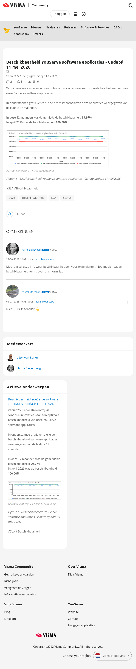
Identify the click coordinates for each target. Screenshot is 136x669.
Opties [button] (122, 61)
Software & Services (95, 27)
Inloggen (60, 14)
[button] (58, 148)
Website (73, 612)
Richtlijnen (11, 581)
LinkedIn (10, 619)
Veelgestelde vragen (17, 588)
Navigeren (53, 27)
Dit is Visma (75, 574)
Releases (70, 27)
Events (38, 34)
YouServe (20, 27)
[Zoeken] (130, 5)
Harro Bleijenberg (44, 259)
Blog (7, 612)
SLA (53, 198)
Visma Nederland (114, 656)
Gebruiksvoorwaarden (19, 574)
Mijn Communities (75, 14)
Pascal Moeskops (44, 301)
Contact (73, 619)
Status (67, 198)
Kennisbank (21, 34)
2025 (12, 198)
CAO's (118, 27)
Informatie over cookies (20, 594)
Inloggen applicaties (81, 625)
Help (84, 14)
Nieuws (36, 27)
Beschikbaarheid (33, 198)
